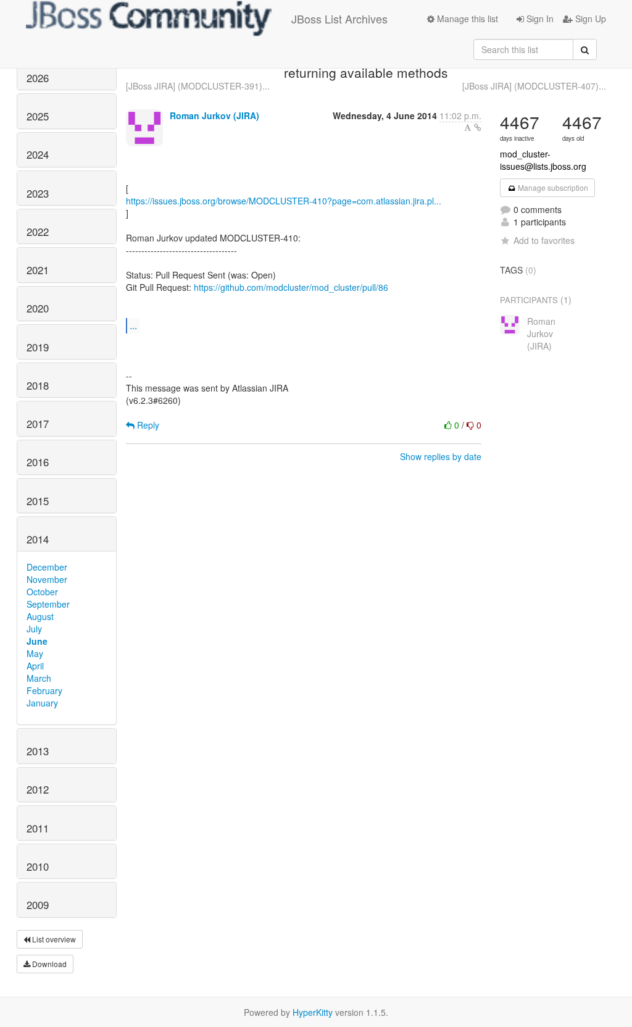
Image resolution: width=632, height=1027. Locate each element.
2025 (38, 116)
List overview (53, 939)
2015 (38, 500)
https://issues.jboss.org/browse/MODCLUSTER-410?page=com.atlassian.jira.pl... (283, 201)
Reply (147, 425)
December (47, 567)
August (40, 616)
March (39, 678)
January (42, 703)
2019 (38, 347)
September (48, 604)
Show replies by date (440, 456)
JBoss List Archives (339, 18)
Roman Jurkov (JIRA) (214, 115)
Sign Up (589, 18)
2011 (38, 828)
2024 (38, 154)
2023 (38, 193)
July (34, 628)
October (42, 591)
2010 (38, 866)
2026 (38, 77)
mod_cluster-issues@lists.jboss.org (543, 160)
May (35, 653)
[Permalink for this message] (477, 127)
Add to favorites (544, 240)
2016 (38, 462)
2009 (38, 904)
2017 (38, 423)
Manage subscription (552, 187)
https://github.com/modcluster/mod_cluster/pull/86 (291, 287)
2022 (38, 231)
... (133, 325)
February (44, 690)
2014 (38, 539)
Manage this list (466, 18)
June (37, 641)
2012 (38, 789)
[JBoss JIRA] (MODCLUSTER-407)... (534, 86)
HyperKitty (313, 1012)
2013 (38, 751)
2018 (38, 385)
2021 (38, 269)
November (47, 579)
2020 (38, 308)
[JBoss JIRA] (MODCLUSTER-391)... (198, 86)
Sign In (539, 18)
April (35, 666)
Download (48, 963)
